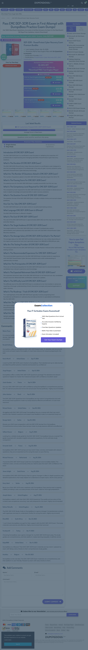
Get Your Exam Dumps (53, 340)
